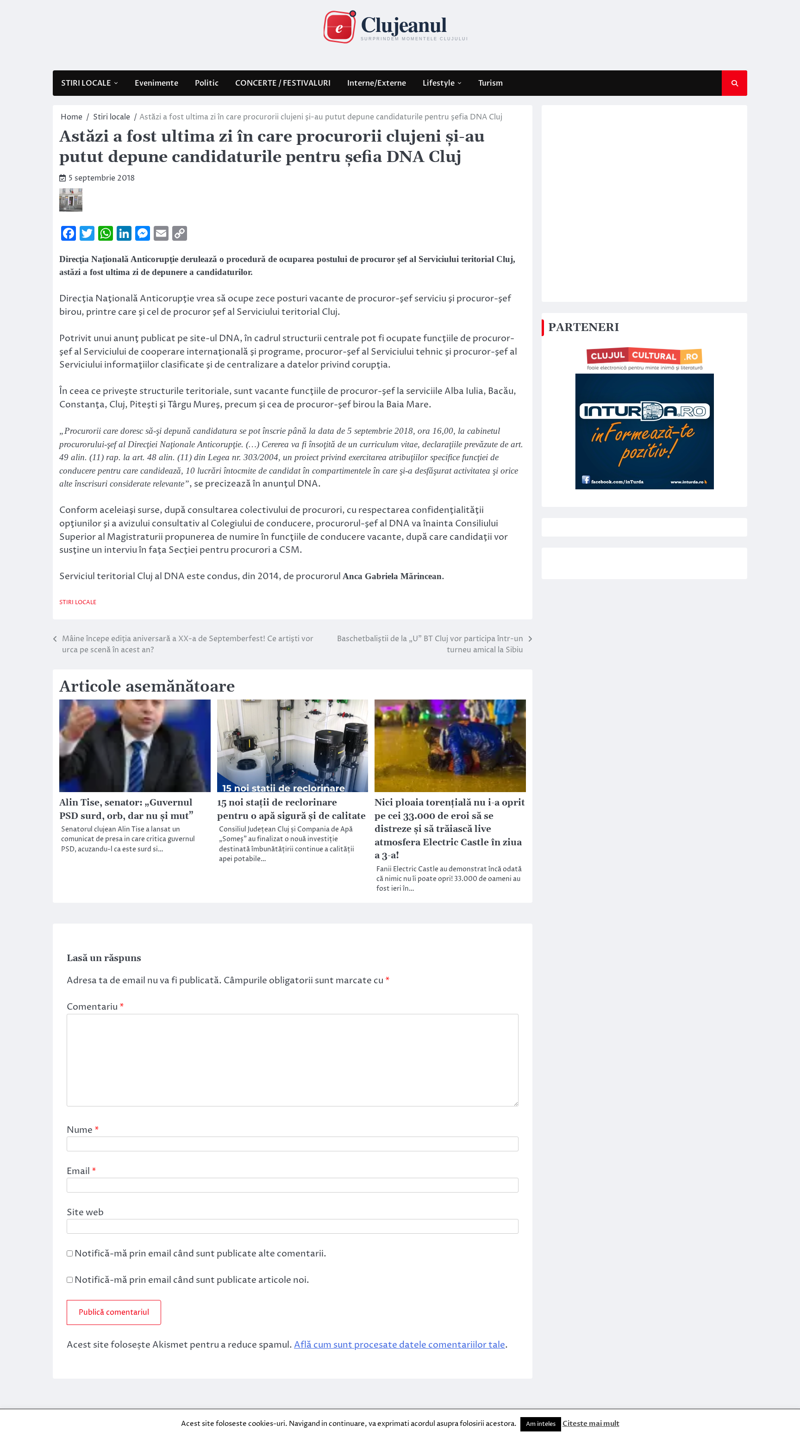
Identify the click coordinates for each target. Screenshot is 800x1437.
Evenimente (156, 83)
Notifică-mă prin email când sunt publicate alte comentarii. (200, 1254)
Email (81, 1171)
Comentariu (95, 1007)
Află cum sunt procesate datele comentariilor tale (399, 1345)
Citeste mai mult (590, 1423)
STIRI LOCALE (86, 83)
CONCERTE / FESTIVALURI (283, 83)
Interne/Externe (376, 83)
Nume (83, 1130)
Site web (85, 1212)
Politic (207, 83)
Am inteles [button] (541, 1424)
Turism (490, 83)
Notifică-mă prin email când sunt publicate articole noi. (192, 1280)
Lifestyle (439, 83)
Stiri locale (77, 602)
